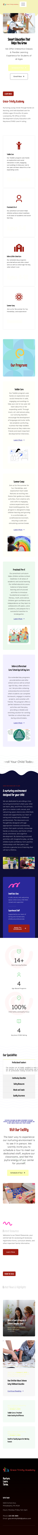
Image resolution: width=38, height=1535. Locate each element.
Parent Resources (13, 1329)
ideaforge (11, 1372)
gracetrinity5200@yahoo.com (19, 1518)
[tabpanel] (19, 1070)
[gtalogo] (10, 4)
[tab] (19, 1062)
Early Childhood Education (16, 1327)
